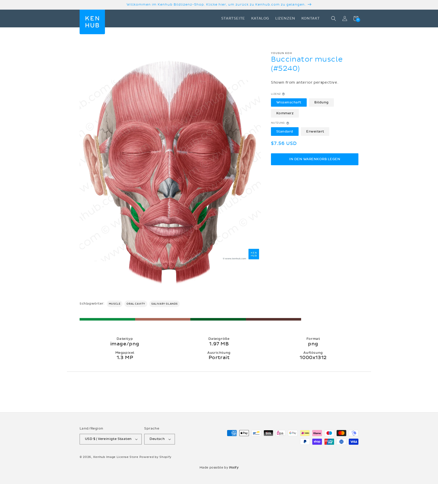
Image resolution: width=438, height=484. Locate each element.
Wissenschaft (288, 102)
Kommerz (285, 113)
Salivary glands (164, 303)
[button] (333, 18)
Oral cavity (135, 303)
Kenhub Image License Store (115, 457)
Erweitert (315, 131)
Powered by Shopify (155, 457)
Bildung (321, 102)
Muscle (115, 303)
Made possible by (219, 467)
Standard (284, 131)
